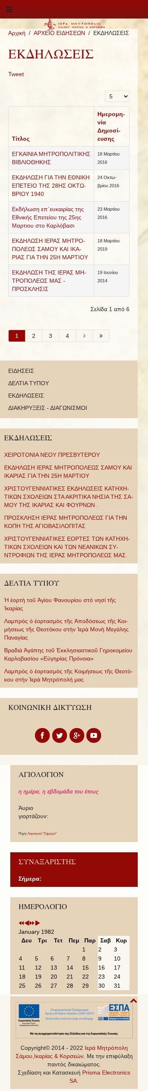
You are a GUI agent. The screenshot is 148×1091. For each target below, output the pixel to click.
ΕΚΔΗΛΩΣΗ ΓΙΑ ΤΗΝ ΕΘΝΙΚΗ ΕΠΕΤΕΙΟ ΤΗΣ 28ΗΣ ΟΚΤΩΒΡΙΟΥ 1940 (51, 185)
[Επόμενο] (84, 336)
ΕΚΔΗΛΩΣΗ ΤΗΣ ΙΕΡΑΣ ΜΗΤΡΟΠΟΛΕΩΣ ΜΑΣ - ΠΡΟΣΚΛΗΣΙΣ (49, 280)
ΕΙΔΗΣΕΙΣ (21, 371)
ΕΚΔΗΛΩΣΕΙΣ (26, 395)
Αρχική (16, 33)
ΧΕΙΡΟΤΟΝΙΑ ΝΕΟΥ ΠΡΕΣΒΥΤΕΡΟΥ (52, 454)
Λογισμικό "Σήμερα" (42, 833)
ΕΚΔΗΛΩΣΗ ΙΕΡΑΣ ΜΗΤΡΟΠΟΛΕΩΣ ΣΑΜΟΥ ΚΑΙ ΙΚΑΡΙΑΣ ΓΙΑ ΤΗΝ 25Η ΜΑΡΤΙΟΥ (50, 249)
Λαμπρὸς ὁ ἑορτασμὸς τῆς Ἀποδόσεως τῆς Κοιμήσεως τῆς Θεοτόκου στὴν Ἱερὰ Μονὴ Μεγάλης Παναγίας (66, 629)
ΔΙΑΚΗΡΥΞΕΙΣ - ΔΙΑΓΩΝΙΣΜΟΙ (47, 408)
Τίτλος (21, 138)
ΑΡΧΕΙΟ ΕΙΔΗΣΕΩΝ (59, 33)
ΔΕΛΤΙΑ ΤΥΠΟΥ (28, 383)
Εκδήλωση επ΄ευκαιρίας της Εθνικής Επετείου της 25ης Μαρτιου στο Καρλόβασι (48, 217)
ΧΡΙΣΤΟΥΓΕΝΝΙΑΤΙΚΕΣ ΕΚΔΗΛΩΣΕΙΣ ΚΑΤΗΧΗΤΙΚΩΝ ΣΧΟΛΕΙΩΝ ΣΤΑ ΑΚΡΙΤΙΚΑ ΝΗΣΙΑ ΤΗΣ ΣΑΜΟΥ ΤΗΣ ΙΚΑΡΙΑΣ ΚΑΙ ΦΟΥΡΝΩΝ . (68, 496)
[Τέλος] (101, 336)
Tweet (16, 74)
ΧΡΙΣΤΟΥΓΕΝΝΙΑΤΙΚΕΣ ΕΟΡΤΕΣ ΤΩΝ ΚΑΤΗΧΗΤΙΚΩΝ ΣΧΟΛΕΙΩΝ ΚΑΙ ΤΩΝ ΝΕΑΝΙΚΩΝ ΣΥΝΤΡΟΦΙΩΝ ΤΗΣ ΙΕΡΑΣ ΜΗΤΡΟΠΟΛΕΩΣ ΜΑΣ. (67, 546)
